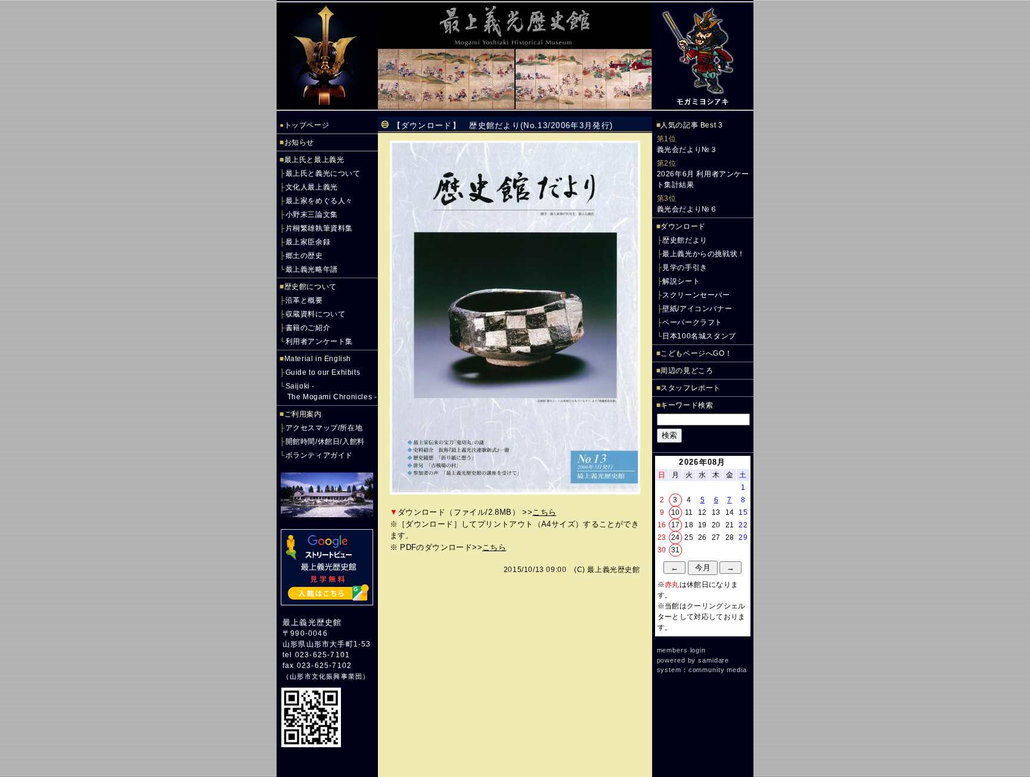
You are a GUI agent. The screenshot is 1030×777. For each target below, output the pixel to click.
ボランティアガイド (319, 455)
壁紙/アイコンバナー (697, 308)
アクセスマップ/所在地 (324, 428)
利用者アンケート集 (319, 341)
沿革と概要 (304, 300)
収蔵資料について (316, 314)
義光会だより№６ (687, 209)
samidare (713, 660)
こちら (544, 512)
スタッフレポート (690, 388)
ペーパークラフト (692, 322)
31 (675, 550)
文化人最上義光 (312, 187)
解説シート (681, 281)
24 (675, 537)
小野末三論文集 (312, 214)
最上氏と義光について (323, 173)
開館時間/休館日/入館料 (325, 441)
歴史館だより (685, 240)
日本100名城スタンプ (699, 336)
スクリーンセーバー (696, 295)
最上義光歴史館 (312, 622)
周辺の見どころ (686, 370)
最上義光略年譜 (312, 269)
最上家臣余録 (308, 242)
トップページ (307, 125)
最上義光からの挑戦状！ (703, 254)
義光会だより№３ (687, 149)
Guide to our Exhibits (323, 372)
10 (675, 512)
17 (675, 525)
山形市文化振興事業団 (326, 676)
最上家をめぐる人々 (319, 201)
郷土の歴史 (304, 255)
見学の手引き (685, 267)
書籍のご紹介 (308, 328)
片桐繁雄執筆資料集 (319, 228)
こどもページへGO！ (696, 353)
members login (681, 650)
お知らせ (299, 142)
